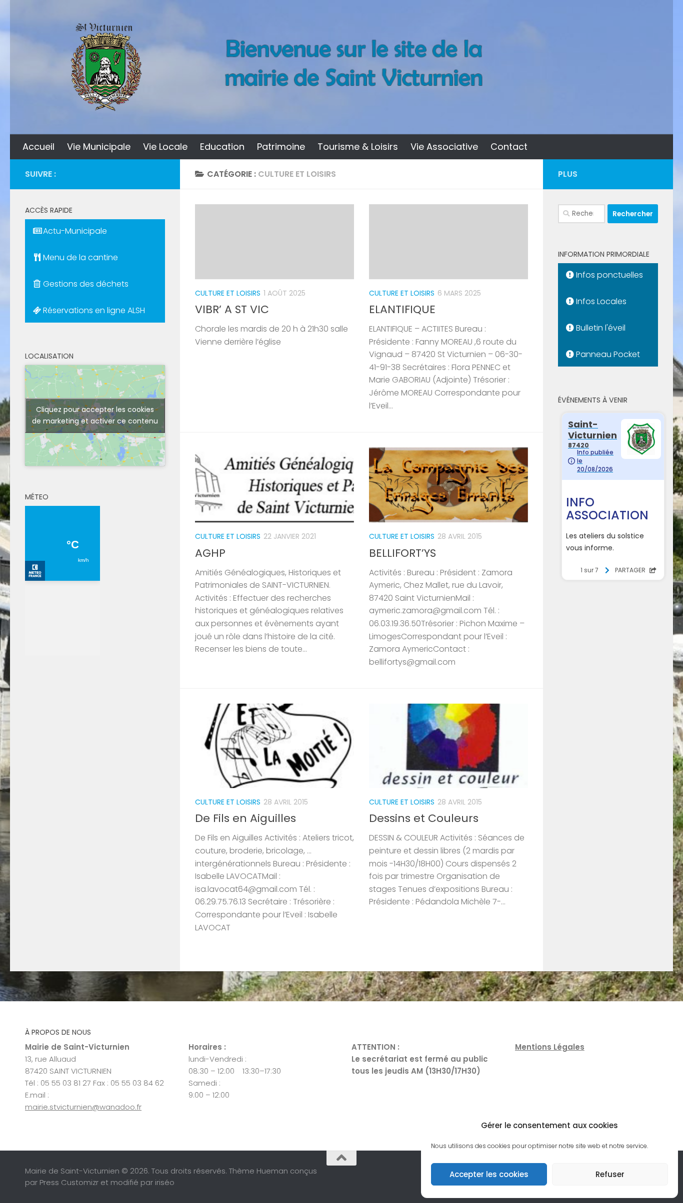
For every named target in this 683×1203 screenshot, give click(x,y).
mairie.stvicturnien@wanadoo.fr (83, 1107)
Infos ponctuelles (608, 275)
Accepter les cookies (489, 1174)
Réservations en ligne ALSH (93, 310)
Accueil (38, 146)
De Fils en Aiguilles (245, 818)
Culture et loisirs (227, 293)
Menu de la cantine (79, 257)
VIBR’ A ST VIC (232, 309)
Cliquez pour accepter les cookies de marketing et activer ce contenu (95, 415)
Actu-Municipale (74, 231)
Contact (509, 146)
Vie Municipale (98, 146)
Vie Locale (165, 146)
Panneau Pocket (607, 354)
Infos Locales (600, 301)
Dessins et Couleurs (423, 818)
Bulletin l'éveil (600, 328)
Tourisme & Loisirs (358, 146)
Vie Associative (444, 146)
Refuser (610, 1174)
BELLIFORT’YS (402, 553)
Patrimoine (281, 146)
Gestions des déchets (84, 284)
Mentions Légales (549, 1047)
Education (222, 146)
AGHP (210, 553)
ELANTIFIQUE (402, 309)
